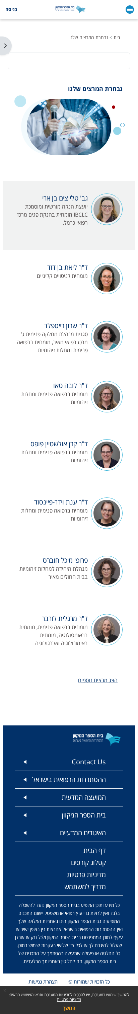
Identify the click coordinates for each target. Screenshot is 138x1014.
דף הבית (94, 850)
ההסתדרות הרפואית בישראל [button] (69, 779)
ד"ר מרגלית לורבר (65, 618)
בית (117, 37)
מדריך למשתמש (85, 886)
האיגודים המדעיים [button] (83, 832)
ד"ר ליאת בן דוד (67, 267)
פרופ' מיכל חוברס (65, 560)
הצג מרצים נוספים (98, 680)
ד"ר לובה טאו (70, 385)
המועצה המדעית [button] (84, 797)
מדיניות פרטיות (69, 999)
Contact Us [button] (89, 761)
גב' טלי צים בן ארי (65, 198)
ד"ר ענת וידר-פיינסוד (61, 501)
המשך (69, 1008)
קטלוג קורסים (88, 862)
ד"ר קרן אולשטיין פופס (59, 443)
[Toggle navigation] (130, 9)
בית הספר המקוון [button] (84, 815)
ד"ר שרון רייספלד (66, 325)
